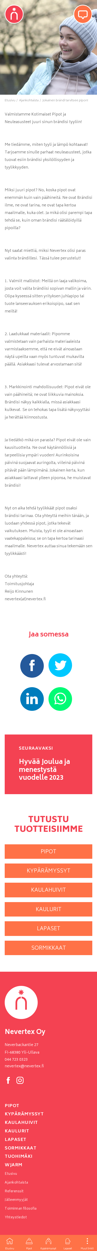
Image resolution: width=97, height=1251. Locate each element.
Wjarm (13, 1165)
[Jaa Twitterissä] (60, 665)
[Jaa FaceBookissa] (32, 666)
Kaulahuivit (21, 1123)
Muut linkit (87, 1249)
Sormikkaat (20, 1148)
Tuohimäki (18, 1157)
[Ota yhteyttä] (82, 14)
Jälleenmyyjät (16, 1200)
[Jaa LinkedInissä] (32, 699)
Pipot (29, 1249)
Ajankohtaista (16, 1183)
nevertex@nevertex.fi (24, 1066)
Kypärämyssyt (48, 1249)
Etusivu (9, 1249)
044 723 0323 (16, 1059)
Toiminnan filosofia (21, 1209)
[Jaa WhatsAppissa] (60, 699)
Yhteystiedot (16, 1217)
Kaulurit (17, 1131)
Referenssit (14, 1191)
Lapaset (68, 1249)
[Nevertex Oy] (14, 14)
